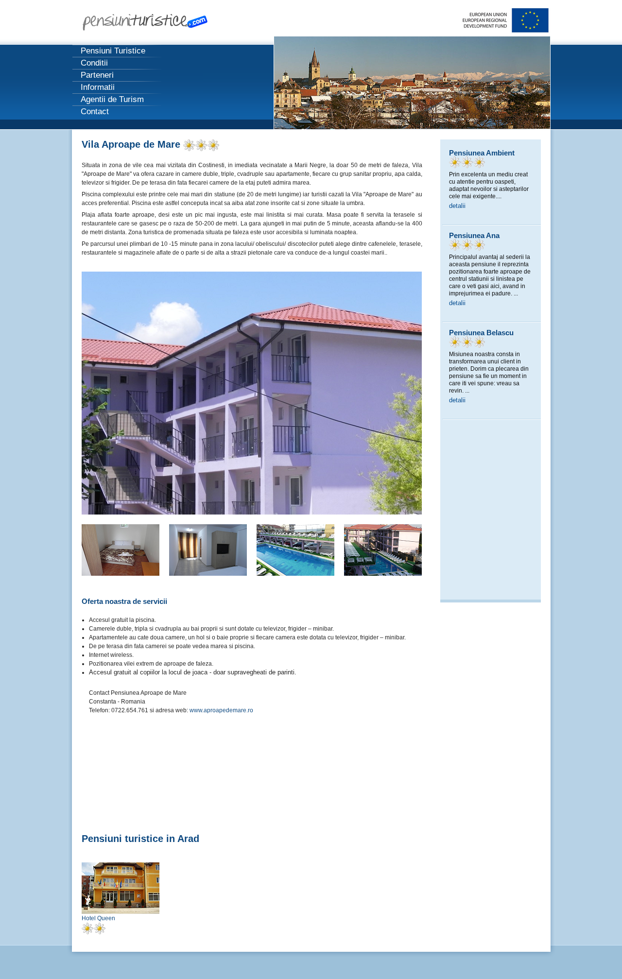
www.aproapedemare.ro (221, 710)
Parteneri (97, 75)
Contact (95, 111)
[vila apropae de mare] (208, 573)
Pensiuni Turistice (113, 50)
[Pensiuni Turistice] (152, 24)
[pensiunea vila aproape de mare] (120, 573)
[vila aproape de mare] (252, 512)
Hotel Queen (98, 918)
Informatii (98, 87)
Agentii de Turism (112, 99)
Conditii (94, 63)
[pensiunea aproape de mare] (383, 573)
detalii (457, 205)
